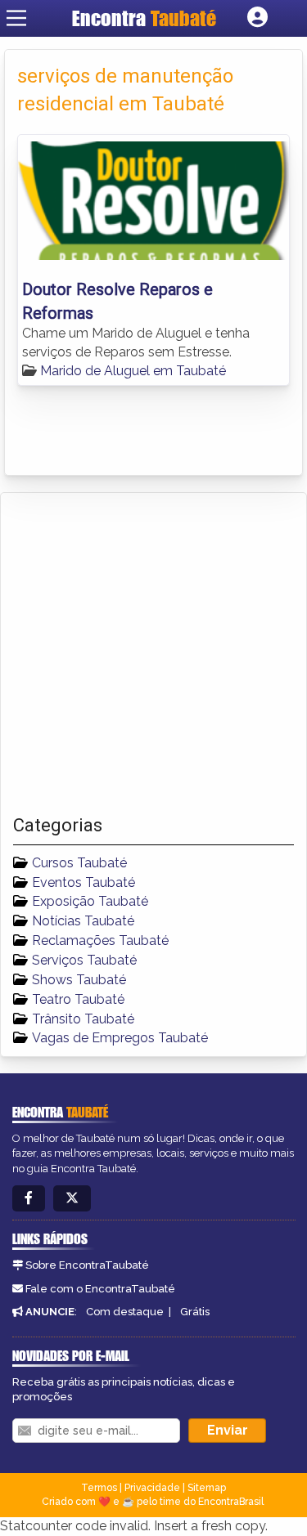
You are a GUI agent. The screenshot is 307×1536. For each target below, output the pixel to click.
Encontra (144, 18)
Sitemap (206, 1487)
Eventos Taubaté (83, 882)
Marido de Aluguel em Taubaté (133, 370)
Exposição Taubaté (90, 901)
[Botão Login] (257, 18)
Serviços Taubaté (84, 960)
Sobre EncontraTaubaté (87, 1265)
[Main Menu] (16, 18)
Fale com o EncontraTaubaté (100, 1289)
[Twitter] (72, 1198)
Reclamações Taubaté (100, 940)
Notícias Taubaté (83, 921)
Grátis (195, 1311)
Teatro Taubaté (78, 999)
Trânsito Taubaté (83, 1019)
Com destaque (125, 1311)
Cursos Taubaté (79, 863)
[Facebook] (28, 1198)
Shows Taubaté (79, 979)
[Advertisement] (153, 654)
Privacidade (152, 1487)
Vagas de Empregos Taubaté (120, 1038)
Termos (99, 1487)
